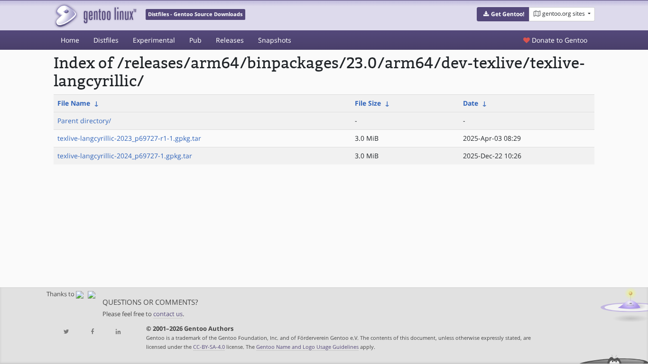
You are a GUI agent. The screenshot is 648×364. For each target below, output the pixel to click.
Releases (230, 40)
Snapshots (274, 40)
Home (70, 40)
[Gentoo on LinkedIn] (118, 332)
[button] (503, 14)
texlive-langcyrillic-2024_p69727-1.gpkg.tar (124, 155)
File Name (73, 103)
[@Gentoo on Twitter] (66, 332)
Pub (195, 40)
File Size (368, 103)
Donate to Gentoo (558, 40)
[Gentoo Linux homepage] (95, 15)
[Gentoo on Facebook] (92, 332)
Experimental (154, 40)
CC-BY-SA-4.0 (209, 346)
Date (470, 103)
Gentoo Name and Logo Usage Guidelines (307, 346)
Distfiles (106, 40)
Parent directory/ (84, 120)
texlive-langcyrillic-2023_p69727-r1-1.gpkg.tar (129, 138)
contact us (168, 314)
